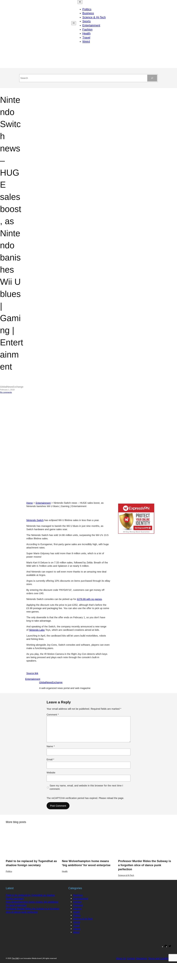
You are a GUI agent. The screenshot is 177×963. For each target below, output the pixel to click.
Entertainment (43, 503)
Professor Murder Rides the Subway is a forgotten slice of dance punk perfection (144, 865)
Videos (76, 928)
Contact (131, 958)
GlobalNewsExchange (50, 682)
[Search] (152, 78)
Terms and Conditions (159, 958)
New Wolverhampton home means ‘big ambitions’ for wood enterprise (86, 863)
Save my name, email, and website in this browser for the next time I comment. (86, 787)
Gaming (77, 908)
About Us (121, 958)
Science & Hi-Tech (126, 875)
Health (65, 871)
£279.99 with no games (89, 599)
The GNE (15, 958)
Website (51, 772)
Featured (78, 905)
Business (78, 895)
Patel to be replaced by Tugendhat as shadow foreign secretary (31, 863)
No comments (6, 392)
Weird (76, 932)
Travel (76, 925)
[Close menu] (80, 2)
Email (50, 759)
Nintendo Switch (35, 520)
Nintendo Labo (37, 630)
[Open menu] (73, 23)
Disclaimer (141, 958)
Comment (53, 714)
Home (29, 503)
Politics (9, 871)
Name (51, 746)
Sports (76, 922)
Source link (32, 673)
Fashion (77, 901)
